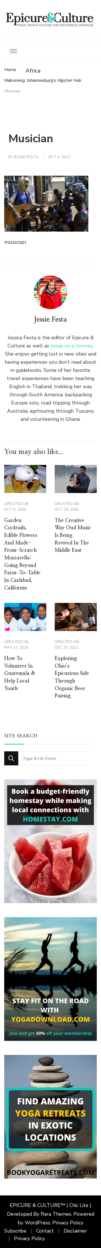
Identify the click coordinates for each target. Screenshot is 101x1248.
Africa (33, 70)
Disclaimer (75, 1230)
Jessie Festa (26, 157)
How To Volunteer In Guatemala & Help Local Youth (19, 673)
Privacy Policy (67, 1222)
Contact (45, 1230)
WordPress (37, 1222)
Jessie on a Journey (71, 345)
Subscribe (15, 1230)
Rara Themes (56, 1214)
